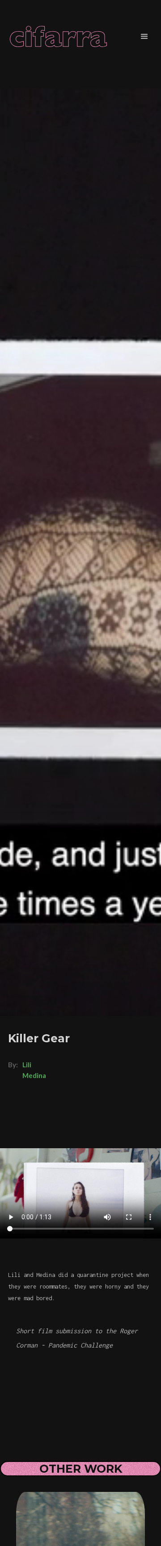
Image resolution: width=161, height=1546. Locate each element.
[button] (144, 36)
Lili (26, 1065)
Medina (34, 1075)
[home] (61, 36)
